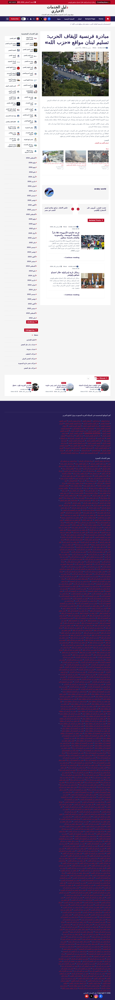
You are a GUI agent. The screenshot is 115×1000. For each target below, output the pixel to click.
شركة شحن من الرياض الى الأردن (83, 584)
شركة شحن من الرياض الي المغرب (93, 814)
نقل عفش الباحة (105, 539)
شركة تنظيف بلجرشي (104, 990)
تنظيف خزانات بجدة (68, 468)
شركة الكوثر (79, 436)
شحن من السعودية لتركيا (88, 758)
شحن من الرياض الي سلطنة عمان (70, 713)
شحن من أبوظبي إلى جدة (87, 966)
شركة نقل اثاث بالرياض (86, 461)
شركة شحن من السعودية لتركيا (95, 535)
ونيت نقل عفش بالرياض (99, 495)
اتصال (79, 19)
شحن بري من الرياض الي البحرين (92, 895)
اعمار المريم (101, 438)
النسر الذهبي (63, 421)
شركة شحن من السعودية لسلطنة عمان (75, 691)
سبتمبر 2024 (31, 261)
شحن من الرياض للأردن (93, 561)
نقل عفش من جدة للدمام (88, 515)
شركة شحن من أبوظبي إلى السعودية (99, 951)
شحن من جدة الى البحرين (81, 910)
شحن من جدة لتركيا (104, 787)
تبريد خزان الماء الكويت (94, 981)
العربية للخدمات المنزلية (72, 448)
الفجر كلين (68, 450)
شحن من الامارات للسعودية (78, 588)
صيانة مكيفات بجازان (89, 517)
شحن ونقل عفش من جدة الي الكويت (78, 873)
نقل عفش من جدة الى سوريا (72, 934)
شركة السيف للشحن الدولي (73, 423)
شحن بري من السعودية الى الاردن (87, 603)
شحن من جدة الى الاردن (83, 549)
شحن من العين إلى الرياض (84, 956)
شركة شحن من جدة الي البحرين (72, 907)
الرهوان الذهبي (86, 421)
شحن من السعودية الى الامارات (77, 677)
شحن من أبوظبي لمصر (69, 608)
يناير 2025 (32, 242)
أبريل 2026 (31, 177)
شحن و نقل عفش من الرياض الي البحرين (73, 890)
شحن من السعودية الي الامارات (100, 664)
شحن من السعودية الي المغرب (77, 789)
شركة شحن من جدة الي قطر (94, 640)
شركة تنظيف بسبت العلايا (69, 988)
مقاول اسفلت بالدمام (93, 986)
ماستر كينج (107, 440)
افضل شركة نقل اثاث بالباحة (74, 539)
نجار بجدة (78, 468)
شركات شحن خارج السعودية (26, 363)
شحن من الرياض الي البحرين (101, 892)
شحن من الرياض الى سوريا (69, 927)
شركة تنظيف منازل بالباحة (75, 483)
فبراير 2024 (31, 285)
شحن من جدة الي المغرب (75, 831)
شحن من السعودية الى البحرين (76, 883)
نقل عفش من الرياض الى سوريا (89, 927)
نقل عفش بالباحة (87, 520)
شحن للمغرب (88, 537)
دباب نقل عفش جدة (72, 466)
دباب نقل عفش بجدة (104, 481)
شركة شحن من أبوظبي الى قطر (81, 647)
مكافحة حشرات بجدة (66, 478)
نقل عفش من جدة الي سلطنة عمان (99, 701)
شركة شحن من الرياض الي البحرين (81, 900)
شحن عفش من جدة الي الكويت (100, 865)
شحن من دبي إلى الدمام (97, 973)
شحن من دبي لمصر (84, 608)
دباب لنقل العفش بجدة (82, 463)
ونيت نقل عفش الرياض (69, 476)
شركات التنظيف (30, 354)
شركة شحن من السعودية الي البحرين (99, 883)
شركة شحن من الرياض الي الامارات (75, 667)
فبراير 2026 (31, 186)
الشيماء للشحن (104, 423)
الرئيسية (108, 24)
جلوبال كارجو (90, 445)
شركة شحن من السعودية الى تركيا (81, 763)
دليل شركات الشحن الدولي (76, 440)
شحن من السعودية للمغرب (72, 802)
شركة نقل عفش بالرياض (102, 461)
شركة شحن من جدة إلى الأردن (93, 559)
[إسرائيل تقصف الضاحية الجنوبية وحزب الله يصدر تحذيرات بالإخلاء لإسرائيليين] (75, 156)
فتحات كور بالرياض (69, 505)
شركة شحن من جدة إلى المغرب (94, 826)
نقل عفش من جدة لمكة (82, 544)
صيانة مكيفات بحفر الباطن (103, 520)
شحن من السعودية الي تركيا (75, 753)
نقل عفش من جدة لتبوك (71, 515)
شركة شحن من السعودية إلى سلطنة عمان (97, 733)
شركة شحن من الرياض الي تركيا (72, 775)
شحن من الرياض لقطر (92, 637)
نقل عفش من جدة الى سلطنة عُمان (88, 709)
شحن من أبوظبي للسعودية (96, 591)
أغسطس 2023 (30, 313)
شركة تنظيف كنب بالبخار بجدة (89, 466)
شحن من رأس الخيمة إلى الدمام (93, 976)
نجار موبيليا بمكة (105, 498)
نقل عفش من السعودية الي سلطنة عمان (97, 731)
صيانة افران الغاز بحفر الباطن (69, 500)
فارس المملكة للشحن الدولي (77, 443)
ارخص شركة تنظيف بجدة (85, 476)
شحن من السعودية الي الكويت (96, 843)
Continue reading (72, 257)
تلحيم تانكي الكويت (99, 978)
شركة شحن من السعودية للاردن (89, 586)
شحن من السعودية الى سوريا (88, 917)
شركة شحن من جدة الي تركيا (87, 787)
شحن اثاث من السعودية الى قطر (100, 611)
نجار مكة (95, 500)
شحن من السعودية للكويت (77, 843)
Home (101, 19)
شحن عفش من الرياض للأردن (75, 561)
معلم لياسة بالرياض (85, 500)
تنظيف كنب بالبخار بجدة (76, 490)
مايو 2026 (32, 172)
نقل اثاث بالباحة (66, 537)
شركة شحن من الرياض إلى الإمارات (99, 677)
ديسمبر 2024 (31, 247)
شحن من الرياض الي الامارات (71, 679)
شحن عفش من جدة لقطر (87, 652)
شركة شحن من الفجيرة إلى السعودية (90, 949)
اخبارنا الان (76, 450)
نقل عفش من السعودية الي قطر (78, 615)
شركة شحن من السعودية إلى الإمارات (77, 664)
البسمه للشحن (64, 445)
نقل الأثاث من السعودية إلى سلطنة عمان (88, 738)
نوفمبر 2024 (31, 252)
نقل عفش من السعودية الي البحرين (79, 875)
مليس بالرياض (76, 503)
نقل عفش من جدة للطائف (73, 520)
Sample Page (90, 19)
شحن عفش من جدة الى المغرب (100, 821)
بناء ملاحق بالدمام (101, 510)
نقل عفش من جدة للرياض (73, 512)
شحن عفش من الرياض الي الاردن (95, 571)
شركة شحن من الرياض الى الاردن (84, 569)
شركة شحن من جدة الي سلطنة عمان (75, 701)
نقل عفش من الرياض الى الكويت (76, 848)
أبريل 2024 (31, 275)
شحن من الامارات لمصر (99, 608)
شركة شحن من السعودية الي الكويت (85, 836)
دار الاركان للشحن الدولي (92, 436)
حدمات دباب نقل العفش (28, 344)
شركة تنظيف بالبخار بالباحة (68, 495)
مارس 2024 (31, 280)
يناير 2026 (32, 191)
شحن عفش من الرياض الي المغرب (93, 807)
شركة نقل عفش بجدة (67, 463)
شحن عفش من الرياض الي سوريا (82, 924)
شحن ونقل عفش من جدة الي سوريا (79, 941)
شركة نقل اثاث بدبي (89, 471)
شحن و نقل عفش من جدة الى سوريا (79, 937)
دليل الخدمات (92, 438)
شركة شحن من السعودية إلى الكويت (85, 838)
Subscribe (15, 19)
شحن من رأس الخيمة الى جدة (101, 968)
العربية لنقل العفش (87, 448)
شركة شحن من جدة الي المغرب (70, 819)
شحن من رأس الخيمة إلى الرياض (92, 961)
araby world (102, 48)
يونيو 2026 (32, 167)
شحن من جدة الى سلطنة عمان (84, 696)
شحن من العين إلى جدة (81, 971)
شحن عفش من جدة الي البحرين (100, 910)
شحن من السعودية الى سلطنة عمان (99, 691)
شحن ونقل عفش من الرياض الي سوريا (76, 929)
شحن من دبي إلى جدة (102, 966)
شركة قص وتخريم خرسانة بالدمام (89, 988)
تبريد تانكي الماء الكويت (85, 978)
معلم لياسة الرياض (98, 505)
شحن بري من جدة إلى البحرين (72, 912)
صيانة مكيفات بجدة (76, 485)
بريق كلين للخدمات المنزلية (78, 438)
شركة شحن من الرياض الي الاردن (99, 579)
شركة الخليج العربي (77, 428)
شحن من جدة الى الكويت (94, 861)
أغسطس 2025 (30, 214)
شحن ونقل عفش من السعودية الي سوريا (93, 919)
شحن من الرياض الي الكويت (89, 846)
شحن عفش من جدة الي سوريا (71, 939)
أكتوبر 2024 (31, 257)
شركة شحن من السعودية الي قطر (99, 615)
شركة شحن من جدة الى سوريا (100, 937)
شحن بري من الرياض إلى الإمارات (85, 657)
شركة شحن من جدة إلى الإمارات (94, 660)
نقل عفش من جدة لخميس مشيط (71, 517)
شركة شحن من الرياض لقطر (84, 625)
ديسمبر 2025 (31, 195)
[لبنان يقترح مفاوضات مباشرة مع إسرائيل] (98, 156)
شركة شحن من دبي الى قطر (102, 647)
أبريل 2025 (31, 233)
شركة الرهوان (105, 421)
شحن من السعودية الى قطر (69, 613)
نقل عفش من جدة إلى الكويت (96, 868)
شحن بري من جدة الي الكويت (76, 868)
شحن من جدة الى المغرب (89, 819)
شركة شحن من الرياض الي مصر (100, 478)
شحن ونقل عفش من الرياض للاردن (77, 579)
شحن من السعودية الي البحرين (70, 880)
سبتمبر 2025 (31, 210)
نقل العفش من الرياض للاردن (83, 564)
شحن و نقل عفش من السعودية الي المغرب (83, 794)
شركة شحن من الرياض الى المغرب (89, 811)
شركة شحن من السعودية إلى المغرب (93, 802)
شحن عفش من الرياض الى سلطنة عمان (97, 716)
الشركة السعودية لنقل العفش (89, 453)
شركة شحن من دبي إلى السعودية (80, 581)
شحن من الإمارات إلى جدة (67, 963)
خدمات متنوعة (31, 349)
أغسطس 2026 (30, 158)
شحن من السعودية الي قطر (89, 623)
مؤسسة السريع (89, 428)
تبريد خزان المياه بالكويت (78, 981)
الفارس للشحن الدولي (76, 433)
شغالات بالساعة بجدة (91, 493)
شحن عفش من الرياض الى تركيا (88, 765)
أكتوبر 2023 (31, 304)
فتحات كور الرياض (105, 503)
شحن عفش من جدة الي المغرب (83, 829)
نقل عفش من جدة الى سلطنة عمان (79, 694)
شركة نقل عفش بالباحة (91, 539)
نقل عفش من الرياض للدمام (89, 542)
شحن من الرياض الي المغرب (73, 807)
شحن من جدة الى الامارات (74, 660)
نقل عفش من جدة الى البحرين (73, 902)
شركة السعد (70, 436)
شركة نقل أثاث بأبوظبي (103, 471)
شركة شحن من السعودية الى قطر (77, 611)
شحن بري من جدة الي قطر (92, 645)
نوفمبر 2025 (31, 200)
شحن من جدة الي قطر (77, 637)
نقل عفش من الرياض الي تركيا (97, 767)
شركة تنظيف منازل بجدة (80, 473)
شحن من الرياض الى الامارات (89, 662)
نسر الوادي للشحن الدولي (91, 423)
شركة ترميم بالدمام (88, 510)
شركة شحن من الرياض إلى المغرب (80, 809)
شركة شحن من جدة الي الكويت (90, 870)
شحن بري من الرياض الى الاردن (88, 576)
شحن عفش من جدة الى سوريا (91, 939)
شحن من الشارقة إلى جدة (70, 966)
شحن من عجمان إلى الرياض (72, 961)
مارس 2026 (31, 181)
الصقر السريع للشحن (74, 426)
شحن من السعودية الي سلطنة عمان (73, 728)
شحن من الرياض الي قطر (72, 623)
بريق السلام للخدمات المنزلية (70, 453)
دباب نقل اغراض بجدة (91, 490)
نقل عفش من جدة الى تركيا (82, 777)
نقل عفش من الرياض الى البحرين (81, 892)
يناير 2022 (32, 318)
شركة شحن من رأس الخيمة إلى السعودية (88, 946)
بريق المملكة (64, 438)
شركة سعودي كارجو (74, 421)
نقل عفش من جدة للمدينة (84, 547)
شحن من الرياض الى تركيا (94, 527)
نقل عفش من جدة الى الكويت (76, 861)
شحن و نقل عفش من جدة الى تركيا (90, 785)
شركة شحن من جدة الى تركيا (87, 522)
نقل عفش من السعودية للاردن (69, 586)
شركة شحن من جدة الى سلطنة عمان (89, 699)
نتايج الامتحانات (96, 450)
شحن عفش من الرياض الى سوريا (76, 922)
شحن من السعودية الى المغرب (71, 510)
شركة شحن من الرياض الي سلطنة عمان (97, 728)
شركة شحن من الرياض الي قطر (94, 628)
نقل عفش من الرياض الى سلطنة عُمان (94, 718)
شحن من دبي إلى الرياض (97, 959)
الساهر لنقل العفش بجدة (77, 445)
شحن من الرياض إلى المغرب (72, 814)
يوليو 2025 (32, 219)
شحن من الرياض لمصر (82, 478)
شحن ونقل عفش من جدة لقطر (81, 655)
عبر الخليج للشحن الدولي (101, 448)
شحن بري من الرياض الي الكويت (77, 856)
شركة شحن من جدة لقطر (70, 652)
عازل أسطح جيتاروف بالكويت (78, 983)
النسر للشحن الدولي (94, 431)
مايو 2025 (32, 228)
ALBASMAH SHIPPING (92, 433)
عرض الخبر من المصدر (102, 143)
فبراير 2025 (31, 238)
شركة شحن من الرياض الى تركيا (87, 770)
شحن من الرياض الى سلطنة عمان (95, 723)
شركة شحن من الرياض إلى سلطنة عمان (97, 726)
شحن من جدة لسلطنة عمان (68, 699)
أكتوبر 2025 (31, 205)
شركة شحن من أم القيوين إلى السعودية (75, 951)
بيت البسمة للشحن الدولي (78, 431)
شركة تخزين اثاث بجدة (67, 547)
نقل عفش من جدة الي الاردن (92, 468)
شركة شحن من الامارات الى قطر (72, 645)
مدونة (59, 19)
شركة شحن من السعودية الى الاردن (75, 591)
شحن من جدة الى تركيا (77, 780)
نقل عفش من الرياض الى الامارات (90, 689)
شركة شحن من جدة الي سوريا (100, 941)
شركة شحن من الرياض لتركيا (77, 767)
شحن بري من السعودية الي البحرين (91, 880)
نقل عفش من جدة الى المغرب (74, 826)
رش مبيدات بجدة (91, 481)
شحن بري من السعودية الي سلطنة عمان (88, 740)
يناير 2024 (32, 289)
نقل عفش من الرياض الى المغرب (83, 804)
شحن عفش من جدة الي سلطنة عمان (84, 706)
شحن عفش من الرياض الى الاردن (82, 574)
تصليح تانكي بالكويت (76, 976)
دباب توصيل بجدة (95, 473)
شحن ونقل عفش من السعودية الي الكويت (81, 834)
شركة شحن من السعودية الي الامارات (98, 687)
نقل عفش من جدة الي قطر (75, 640)
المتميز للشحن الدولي (93, 443)
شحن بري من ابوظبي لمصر (94, 557)
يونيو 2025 (32, 224)
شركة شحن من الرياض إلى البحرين (91, 887)
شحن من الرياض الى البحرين (96, 890)
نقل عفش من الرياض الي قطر (73, 628)
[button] (95, 378)
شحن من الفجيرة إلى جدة (83, 968)
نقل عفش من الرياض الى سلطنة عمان (89, 711)
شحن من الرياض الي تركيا (81, 772)
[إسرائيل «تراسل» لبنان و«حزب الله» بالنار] (53, 156)
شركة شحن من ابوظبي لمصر (75, 535)
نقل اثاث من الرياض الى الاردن (74, 571)
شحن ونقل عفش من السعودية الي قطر (91, 606)
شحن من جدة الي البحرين (91, 902)
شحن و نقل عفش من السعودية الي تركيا (79, 755)
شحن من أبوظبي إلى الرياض (79, 959)
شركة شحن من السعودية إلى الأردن (86, 601)
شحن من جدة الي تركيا (92, 782)
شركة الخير (96, 421)
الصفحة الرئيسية (69, 19)
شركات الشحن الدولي (28, 359)
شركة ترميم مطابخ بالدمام (77, 986)
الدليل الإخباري (31, 340)
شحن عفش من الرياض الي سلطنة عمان (93, 721)
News (94, 48)
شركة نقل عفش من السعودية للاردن (71, 596)
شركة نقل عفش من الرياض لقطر (71, 633)
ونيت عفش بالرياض (94, 508)
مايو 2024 (32, 271)
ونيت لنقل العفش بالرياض (98, 463)
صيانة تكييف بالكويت (94, 983)
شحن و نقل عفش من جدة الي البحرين (81, 905)
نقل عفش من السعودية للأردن (80, 593)
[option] (92, 387)
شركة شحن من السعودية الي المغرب (85, 797)
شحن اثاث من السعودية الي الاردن (99, 598)
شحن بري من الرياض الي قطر (101, 635)
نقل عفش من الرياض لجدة (71, 542)
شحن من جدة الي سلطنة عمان (100, 694)
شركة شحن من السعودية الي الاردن (99, 588)
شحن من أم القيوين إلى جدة (98, 971)
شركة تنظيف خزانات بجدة (98, 488)
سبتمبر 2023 (31, 308)
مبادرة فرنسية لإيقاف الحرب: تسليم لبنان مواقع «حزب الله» (89, 24)
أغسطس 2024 (30, 266)
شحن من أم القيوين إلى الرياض (85, 963)
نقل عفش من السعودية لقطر (88, 613)
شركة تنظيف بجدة (105, 466)
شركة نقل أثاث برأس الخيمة (72, 471)
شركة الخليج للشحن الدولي (91, 426)
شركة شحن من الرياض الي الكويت (94, 853)
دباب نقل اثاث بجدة (76, 488)
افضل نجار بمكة (80, 498)
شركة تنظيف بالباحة (100, 476)
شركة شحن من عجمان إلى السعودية (99, 954)
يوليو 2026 (32, 162)
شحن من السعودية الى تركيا (75, 760)
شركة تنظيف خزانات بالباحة (92, 525)
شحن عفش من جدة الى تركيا (101, 777)
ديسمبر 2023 (31, 294)
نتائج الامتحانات (85, 450)
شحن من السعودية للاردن (91, 596)
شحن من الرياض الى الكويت (96, 848)
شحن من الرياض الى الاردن (68, 576)
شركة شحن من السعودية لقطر (96, 620)
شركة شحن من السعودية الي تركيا (82, 748)
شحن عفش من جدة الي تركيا (95, 780)
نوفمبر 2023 (31, 299)
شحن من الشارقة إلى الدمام (80, 973)
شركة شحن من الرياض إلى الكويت (87, 851)
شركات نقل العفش (29, 368)
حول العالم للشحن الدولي (94, 440)
